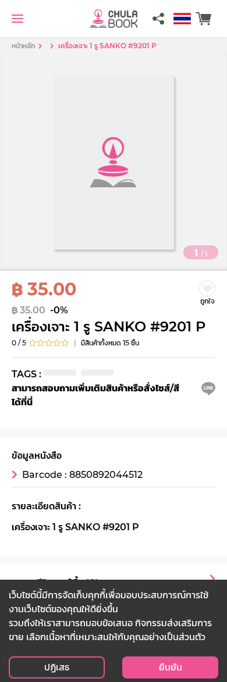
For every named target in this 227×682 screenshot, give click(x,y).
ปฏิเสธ (56, 667)
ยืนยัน (170, 667)
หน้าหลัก (23, 45)
